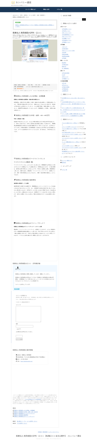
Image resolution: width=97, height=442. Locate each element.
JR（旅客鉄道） (65, 68)
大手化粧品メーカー (66, 40)
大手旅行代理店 (65, 87)
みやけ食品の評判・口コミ (68, 132)
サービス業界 (32, 15)
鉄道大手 (64, 66)
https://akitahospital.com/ (27, 361)
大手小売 (64, 83)
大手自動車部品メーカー (68, 34)
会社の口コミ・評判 (17, 15)
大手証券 (64, 52)
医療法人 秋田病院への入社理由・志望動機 (24, 410)
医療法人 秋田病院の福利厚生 (21, 415)
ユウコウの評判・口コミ (68, 145)
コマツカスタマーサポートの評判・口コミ (72, 134)
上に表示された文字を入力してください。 (24, 331)
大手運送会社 (65, 89)
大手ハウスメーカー (66, 32)
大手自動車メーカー (66, 29)
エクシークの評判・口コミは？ (69, 126)
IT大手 (63, 75)
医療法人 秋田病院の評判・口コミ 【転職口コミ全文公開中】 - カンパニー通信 (48, 436)
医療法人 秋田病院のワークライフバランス (24, 413)
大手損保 (64, 58)
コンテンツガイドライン (53, 432)
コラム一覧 (59, 9)
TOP (17, 9)
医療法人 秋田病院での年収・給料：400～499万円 (26, 412)
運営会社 (64, 162)
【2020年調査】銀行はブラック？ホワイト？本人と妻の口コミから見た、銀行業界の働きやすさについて (73, 104)
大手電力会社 (65, 64)
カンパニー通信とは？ (30, 9)
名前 (17, 323)
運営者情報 (45, 432)
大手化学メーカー (66, 31)
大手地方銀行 (65, 48)
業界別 (25, 15)
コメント (18, 304)
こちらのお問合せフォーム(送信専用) (33, 399)
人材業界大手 (65, 90)
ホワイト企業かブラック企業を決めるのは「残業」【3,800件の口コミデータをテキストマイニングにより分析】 (72, 109)
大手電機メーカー (66, 38)
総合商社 (64, 62)
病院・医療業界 (40, 15)
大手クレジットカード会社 (68, 50)
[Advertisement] (35, 73)
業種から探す (46, 9)
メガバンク (64, 46)
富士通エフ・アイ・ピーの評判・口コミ (27, 421)
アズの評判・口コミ (22, 423)
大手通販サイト (65, 78)
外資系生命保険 (65, 56)
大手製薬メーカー (66, 42)
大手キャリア (65, 76)
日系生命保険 (65, 54)
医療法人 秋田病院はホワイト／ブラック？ (24, 416)
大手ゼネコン (65, 85)
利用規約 (40, 432)
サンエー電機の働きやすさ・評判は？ (71, 142)
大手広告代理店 (65, 73)
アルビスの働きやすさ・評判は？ (70, 123)
